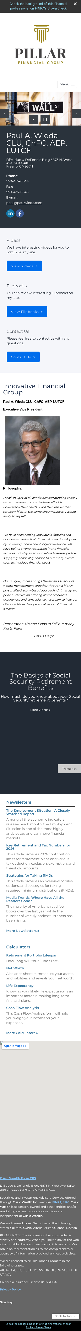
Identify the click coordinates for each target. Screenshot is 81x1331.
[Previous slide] (4, 113)
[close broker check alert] (75, 3)
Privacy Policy (10, 1289)
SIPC (66, 1202)
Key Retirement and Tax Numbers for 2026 (38, 847)
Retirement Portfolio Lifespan (32, 955)
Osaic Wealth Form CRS (18, 1178)
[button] (67, 84)
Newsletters (18, 802)
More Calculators (22, 1033)
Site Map (6, 1302)
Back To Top (63, 1316)
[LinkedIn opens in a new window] (10, 213)
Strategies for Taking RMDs (29, 875)
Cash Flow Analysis (22, 1008)
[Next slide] (76, 113)
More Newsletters (22, 931)
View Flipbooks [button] (25, 312)
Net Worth (15, 968)
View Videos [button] (22, 266)
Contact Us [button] (21, 357)
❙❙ (45, 119)
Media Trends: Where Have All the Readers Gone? (35, 899)
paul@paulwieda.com (24, 203)
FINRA (56, 1202)
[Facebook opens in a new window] (20, 213)
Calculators (18, 946)
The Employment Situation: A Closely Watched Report (38, 812)
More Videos (40, 709)
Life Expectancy (19, 986)
